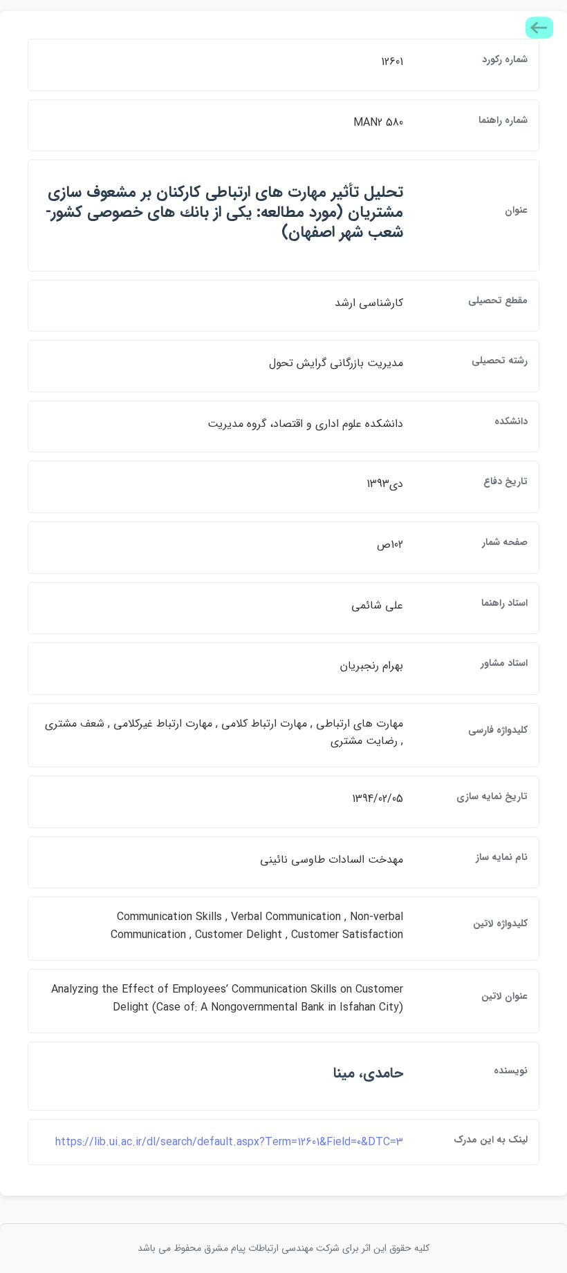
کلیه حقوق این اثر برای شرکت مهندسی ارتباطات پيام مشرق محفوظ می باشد (283, 1248)
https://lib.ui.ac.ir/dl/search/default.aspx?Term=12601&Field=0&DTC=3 (229, 1142)
